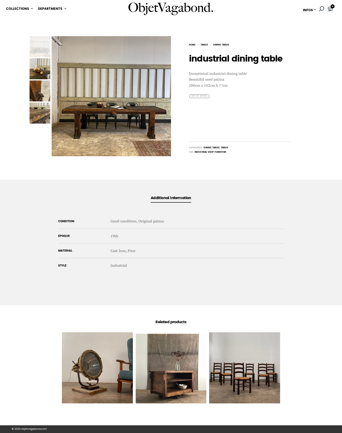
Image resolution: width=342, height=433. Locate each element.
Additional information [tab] (171, 198)
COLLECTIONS (17, 8)
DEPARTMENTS (50, 8)
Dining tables (221, 45)
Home (192, 45)
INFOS (308, 10)
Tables (204, 45)
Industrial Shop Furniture (210, 152)
